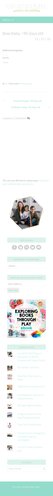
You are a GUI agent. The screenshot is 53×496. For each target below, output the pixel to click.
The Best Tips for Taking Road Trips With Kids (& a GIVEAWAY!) (31, 437)
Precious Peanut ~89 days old (27, 101)
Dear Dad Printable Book (29, 424)
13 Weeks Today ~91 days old (25, 107)
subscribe (13, 290)
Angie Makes (34, 487)
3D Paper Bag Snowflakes (29, 405)
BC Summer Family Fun (28, 367)
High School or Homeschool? (31, 386)
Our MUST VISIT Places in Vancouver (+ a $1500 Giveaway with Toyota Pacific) (31, 357)
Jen (6, 83)
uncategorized (25, 83)
